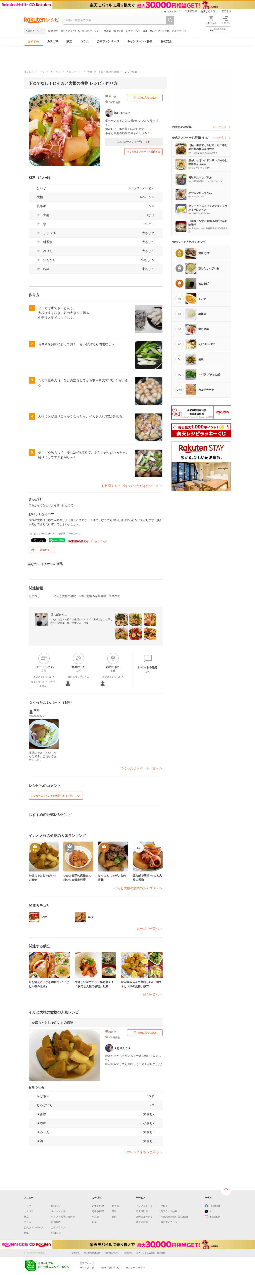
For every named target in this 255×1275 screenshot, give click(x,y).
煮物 (89, 71)
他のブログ (100, 541)
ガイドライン (58, 1227)
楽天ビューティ (144, 1216)
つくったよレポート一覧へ (140, 768)
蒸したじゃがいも (70, 31)
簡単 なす (53, 31)
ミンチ (97, 31)
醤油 (145, 31)
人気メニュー (74, 71)
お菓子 (95, 1222)
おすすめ (33, 41)
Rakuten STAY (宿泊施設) (174, 1216)
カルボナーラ (179, 31)
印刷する (45, 550)
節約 (114, 1216)
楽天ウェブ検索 (169, 1211)
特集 (26, 1232)
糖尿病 (107, 31)
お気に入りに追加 (147, 97)
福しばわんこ (58, 614)
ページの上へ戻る (226, 1190)
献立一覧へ (151, 994)
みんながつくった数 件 (134, 141)
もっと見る (220, 127)
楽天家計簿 (191, 11)
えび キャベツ (132, 31)
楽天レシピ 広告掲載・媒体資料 (150, 1253)
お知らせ (56, 1232)
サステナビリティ (135, 1267)
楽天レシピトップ (34, 71)
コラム (84, 41)
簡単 (114, 1211)
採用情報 (128, 1253)
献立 (69, 41)
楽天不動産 (142, 1211)
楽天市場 (226, 11)
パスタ (95, 1216)
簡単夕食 (114, 596)
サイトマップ (58, 1211)
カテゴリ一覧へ (147, 928)
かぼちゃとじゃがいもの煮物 (52, 1022)
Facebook (215, 1206)
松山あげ (87, 31)
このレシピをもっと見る (141, 1152)
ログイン (225, 23)
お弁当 (115, 1206)
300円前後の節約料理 (92, 596)
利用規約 (56, 1222)
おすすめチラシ (209, 11)
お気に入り (210, 23)
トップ (27, 1206)
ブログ (164, 1206)
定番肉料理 (98, 1206)
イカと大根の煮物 (108, 71)
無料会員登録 (219, 29)
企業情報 (75, 1253)
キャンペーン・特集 (139, 41)
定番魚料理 (98, 1211)
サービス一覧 (87, 1267)
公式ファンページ (108, 41)
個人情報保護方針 (92, 1253)
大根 (40, 197)
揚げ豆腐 (118, 31)
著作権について (112, 1253)
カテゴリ (52, 41)
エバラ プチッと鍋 (160, 31)
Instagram (215, 1216)
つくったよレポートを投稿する (143, 151)
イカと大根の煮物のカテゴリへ (136, 888)
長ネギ (41, 206)
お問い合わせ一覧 (110, 1267)
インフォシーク (172, 11)
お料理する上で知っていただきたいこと (130, 486)
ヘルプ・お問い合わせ (63, 1216)
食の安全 (166, 41)
